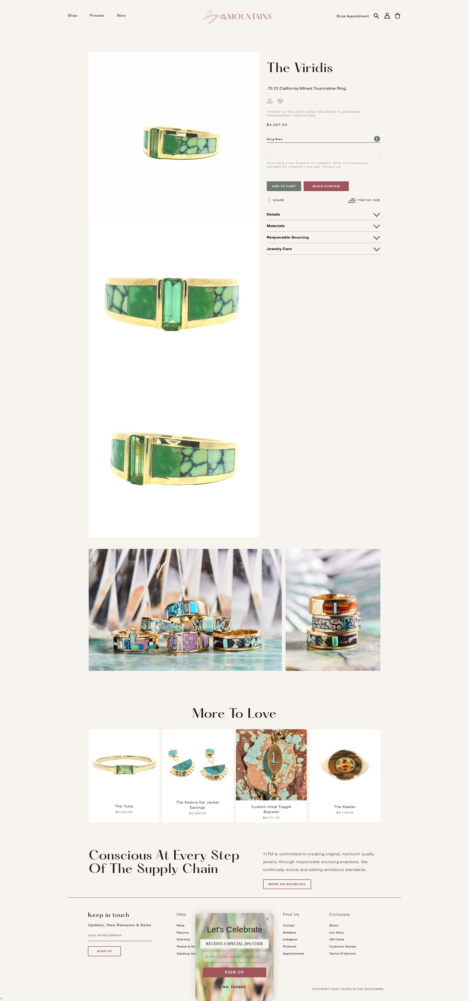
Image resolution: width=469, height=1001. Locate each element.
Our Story (336, 932)
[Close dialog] (267, 919)
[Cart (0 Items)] (397, 18)
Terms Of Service (342, 953)
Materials (276, 226)
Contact (288, 925)
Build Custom (326, 186)
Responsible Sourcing (288, 237)
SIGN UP (234, 972)
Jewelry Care (279, 249)
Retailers (289, 932)
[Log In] (387, 18)
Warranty (183, 939)
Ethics (333, 925)
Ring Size (275, 139)
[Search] (376, 16)
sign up (104, 951)
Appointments (293, 953)
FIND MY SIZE (368, 200)
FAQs (180, 925)
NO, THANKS (234, 987)
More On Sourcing (287, 884)
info (377, 139)
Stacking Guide (188, 953)
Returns (183, 932)
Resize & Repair (189, 946)
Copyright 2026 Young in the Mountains (348, 989)
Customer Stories (342, 946)
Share (278, 200)
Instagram (290, 939)
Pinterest (289, 946)
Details (273, 214)
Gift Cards (336, 939)
